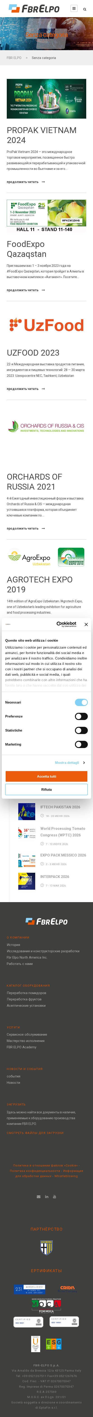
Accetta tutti (46, 776)
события (13, 1076)
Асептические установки (26, 1006)
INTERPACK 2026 (54, 877)
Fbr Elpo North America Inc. (27, 957)
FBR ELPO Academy (21, 1047)
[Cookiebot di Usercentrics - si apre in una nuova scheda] (57, 624)
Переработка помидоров (26, 993)
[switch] (81, 716)
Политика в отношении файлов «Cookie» (46, 1165)
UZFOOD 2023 (33, 353)
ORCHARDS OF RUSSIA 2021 (34, 482)
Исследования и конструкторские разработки (43, 951)
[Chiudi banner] (86, 624)
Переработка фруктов (24, 999)
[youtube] (54, 1196)
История (13, 945)
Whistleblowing (66, 1176)
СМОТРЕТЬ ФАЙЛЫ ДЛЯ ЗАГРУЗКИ (35, 1133)
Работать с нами (20, 964)
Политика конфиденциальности (35, 1171)
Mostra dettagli (67, 763)
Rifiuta (46, 789)
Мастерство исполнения (25, 1041)
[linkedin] (47, 1196)
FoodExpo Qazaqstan (26, 249)
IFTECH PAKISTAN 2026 (60, 807)
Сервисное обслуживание (27, 1034)
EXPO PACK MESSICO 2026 (63, 855)
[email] (39, 1196)
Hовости (13, 1083)
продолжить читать (22, 182)
